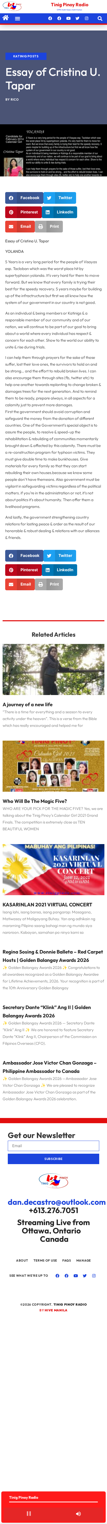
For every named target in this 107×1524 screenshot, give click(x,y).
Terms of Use (45, 1260)
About (22, 1260)
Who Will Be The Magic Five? (35, 801)
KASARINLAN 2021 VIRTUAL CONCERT (47, 904)
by (53, 1310)
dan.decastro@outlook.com (57, 1202)
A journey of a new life (27, 704)
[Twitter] (78, 18)
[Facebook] (50, 18)
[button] (18, 18)
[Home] (5, 18)
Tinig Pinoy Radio (69, 5)
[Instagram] (87, 18)
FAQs (66, 1260)
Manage (83, 1260)
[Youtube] (68, 18)
